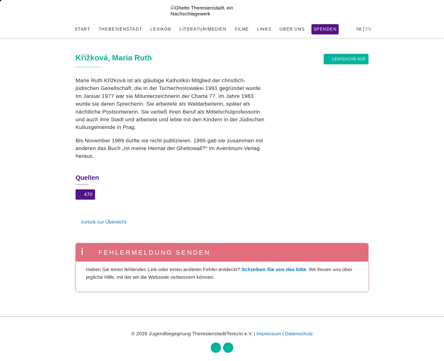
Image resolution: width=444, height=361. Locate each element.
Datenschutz (299, 333)
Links (264, 29)
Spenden (325, 29)
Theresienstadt (120, 29)
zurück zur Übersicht (103, 222)
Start (82, 29)
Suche (347, 29)
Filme (242, 29)
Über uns (292, 29)
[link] (216, 348)
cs (368, 29)
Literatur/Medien (203, 29)
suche (321, 44)
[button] (85, 195)
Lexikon (160, 29)
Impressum (268, 333)
